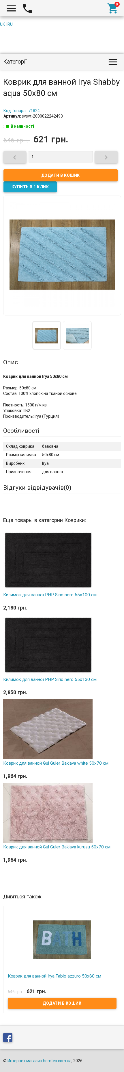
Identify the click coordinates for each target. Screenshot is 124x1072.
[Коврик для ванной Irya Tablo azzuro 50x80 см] (62, 939)
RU (10, 24)
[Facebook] (9, 1038)
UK (2, 24)
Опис (10, 362)
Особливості (21, 430)
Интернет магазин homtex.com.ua (39, 1060)
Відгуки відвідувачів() (37, 487)
